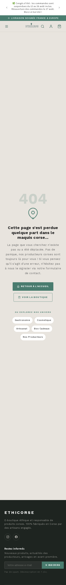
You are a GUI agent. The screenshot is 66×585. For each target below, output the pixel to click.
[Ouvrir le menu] (6, 26)
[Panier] (59, 26)
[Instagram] (7, 537)
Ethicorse (19, 512)
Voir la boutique (35, 297)
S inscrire (52, 565)
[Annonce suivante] (59, 8)
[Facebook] (16, 537)
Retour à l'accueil (35, 286)
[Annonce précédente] (7, 8)
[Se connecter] (51, 26)
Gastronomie (22, 320)
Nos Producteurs (33, 337)
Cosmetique (44, 320)
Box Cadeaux (42, 328)
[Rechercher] (42, 26)
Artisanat (21, 328)
